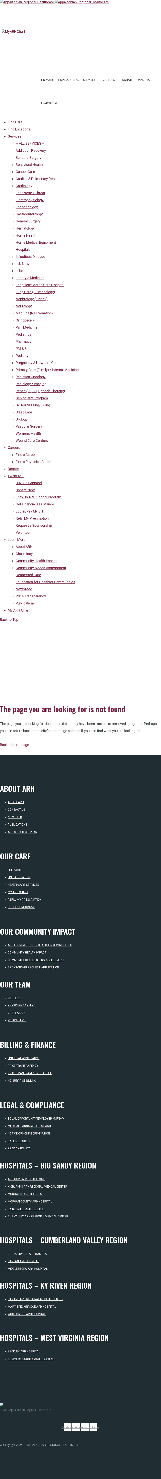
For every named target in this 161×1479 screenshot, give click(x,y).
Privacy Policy (19, 1148)
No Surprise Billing (22, 1080)
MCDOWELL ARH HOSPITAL (25, 1194)
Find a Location (19, 877)
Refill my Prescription (25, 899)
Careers (14, 997)
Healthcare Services (23, 884)
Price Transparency (23, 1065)
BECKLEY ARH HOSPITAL (24, 1351)
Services (89, 79)
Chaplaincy (16, 1012)
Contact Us (16, 809)
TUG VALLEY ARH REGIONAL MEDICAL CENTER (38, 1216)
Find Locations (68, 79)
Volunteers (17, 1020)
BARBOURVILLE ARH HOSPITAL (28, 1253)
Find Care (47, 79)
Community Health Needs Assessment (36, 960)
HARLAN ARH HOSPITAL (23, 1261)
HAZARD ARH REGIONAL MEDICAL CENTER (35, 1299)
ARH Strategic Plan (22, 832)
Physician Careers (22, 1005)
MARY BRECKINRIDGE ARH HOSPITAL (32, 1306)
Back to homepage (14, 745)
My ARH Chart (18, 892)
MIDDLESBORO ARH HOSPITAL (28, 1268)
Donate (127, 79)
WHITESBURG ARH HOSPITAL (27, 1314)
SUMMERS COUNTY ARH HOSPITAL (31, 1358)
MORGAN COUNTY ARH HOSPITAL (30, 1201)
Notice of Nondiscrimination (29, 1133)
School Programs (21, 907)
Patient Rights (19, 1141)
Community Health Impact (27, 952)
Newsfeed (15, 817)
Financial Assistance (23, 1058)
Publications (17, 824)
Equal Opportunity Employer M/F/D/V (36, 1118)
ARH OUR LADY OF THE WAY (26, 1179)
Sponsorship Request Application (33, 967)
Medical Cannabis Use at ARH (29, 1126)
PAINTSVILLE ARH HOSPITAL (26, 1209)
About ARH (16, 802)
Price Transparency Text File (30, 1073)
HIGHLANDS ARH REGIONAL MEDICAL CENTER (37, 1186)
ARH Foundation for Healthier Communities (40, 945)
